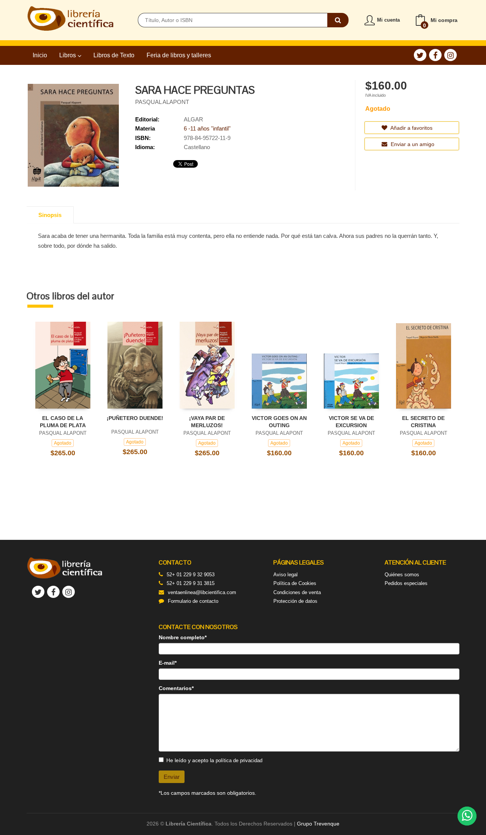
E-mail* (168, 662)
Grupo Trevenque (318, 824)
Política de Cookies (294, 583)
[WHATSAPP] (467, 816)
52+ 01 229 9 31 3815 (191, 583)
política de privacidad (239, 760)
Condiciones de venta (297, 592)
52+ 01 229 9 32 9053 (191, 574)
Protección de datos (295, 601)
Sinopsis (50, 215)
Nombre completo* (183, 637)
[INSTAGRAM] (450, 55)
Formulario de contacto (193, 601)
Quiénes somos (402, 574)
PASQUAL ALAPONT (162, 102)
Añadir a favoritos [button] (410, 128)
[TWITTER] (420, 55)
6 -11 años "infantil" (207, 128)
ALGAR (193, 119)
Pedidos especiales (406, 583)
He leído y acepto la (214, 760)
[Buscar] (338, 20)
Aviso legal (285, 574)
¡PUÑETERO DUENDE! (135, 418)
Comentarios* (176, 688)
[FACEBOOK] (435, 55)
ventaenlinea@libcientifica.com (202, 592)
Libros (68, 55)
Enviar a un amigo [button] (411, 144)
